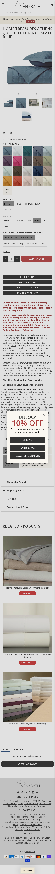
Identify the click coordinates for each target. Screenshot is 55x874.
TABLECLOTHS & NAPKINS (27, 455)
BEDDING (27, 440)
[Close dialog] (44, 414)
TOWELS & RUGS (28, 447)
